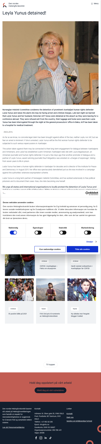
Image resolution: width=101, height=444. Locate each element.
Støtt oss (70, 417)
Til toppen (50, 365)
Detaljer (89, 242)
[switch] (38, 233)
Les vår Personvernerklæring (13, 427)
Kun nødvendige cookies (50, 249)
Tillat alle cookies (82, 249)
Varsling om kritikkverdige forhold (79, 421)
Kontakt (70, 414)
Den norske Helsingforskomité (16, 5)
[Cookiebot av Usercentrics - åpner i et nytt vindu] (87, 193)
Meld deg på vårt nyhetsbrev (50, 390)
